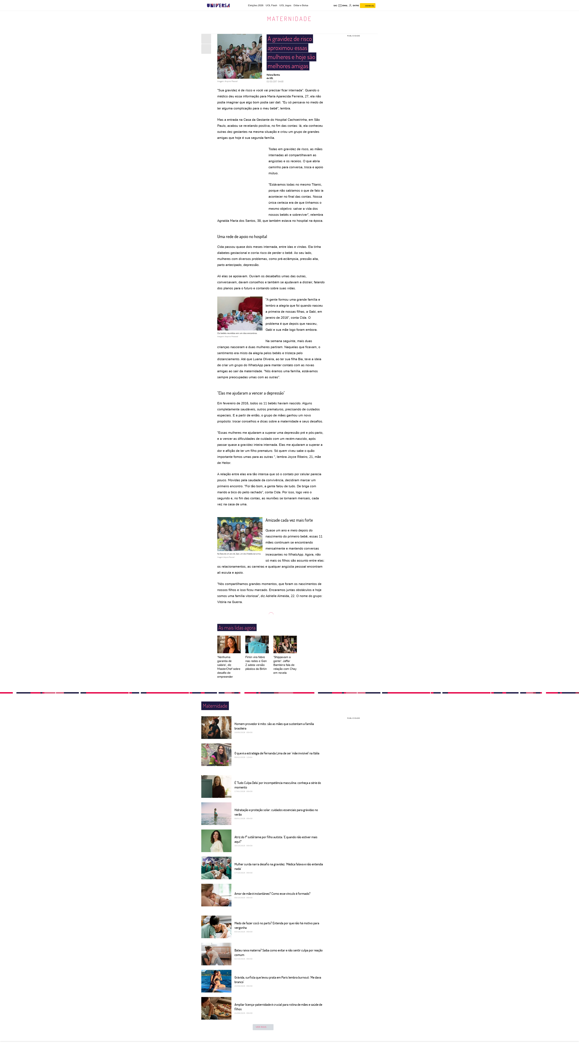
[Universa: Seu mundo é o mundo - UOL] (218, 5)
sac (335, 6)
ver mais (261, 1027)
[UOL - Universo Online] (232, 5)
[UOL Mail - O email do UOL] (343, 5)
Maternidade (289, 18)
